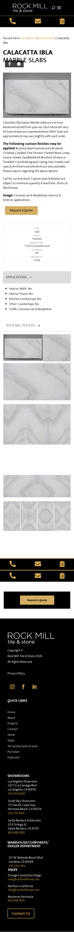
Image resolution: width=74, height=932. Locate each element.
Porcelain (13, 751)
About (11, 718)
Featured (13, 757)
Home (24, 38)
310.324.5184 (17, 866)
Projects (12, 723)
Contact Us (21, 913)
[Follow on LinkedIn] (34, 687)
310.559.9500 (16, 793)
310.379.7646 (16, 813)
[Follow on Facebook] (23, 687)
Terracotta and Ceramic (22, 746)
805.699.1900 (16, 832)
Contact (12, 729)
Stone (11, 735)
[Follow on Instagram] (12, 687)
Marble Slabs (46, 38)
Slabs (33, 38)
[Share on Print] (19, 63)
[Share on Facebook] (9, 63)
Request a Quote (37, 600)
